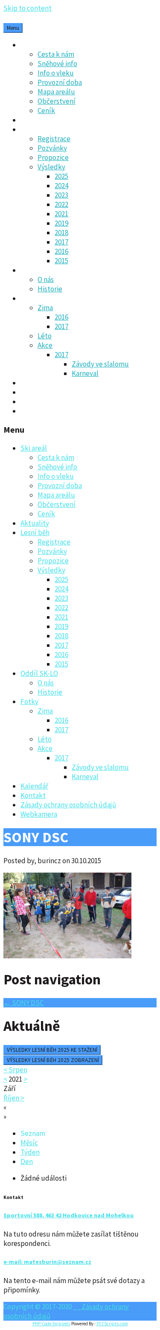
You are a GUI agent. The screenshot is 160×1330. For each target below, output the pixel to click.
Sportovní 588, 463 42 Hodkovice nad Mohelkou (68, 1215)
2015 (61, 260)
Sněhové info (57, 63)
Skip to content (27, 8)
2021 (61, 213)
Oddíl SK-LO (39, 270)
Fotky (29, 298)
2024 (61, 185)
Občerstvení (57, 101)
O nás (46, 279)
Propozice (53, 157)
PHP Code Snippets (51, 1324)
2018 (61, 232)
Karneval (85, 373)
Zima (45, 307)
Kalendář (34, 382)
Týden (30, 1152)
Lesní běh (34, 129)
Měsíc (29, 1142)
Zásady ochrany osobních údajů (68, 401)
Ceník (46, 110)
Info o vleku (56, 73)
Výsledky (51, 167)
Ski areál (33, 44)
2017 (61, 242)
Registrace (54, 138)
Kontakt (33, 392)
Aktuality (34, 120)
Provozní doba (60, 82)
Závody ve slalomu (100, 364)
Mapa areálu (56, 91)
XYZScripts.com (112, 1324)
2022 (61, 204)
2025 (61, 176)
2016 (61, 251)
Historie (50, 289)
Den (26, 1161)
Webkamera (38, 411)
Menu (13, 28)
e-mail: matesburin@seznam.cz (47, 1262)
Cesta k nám (56, 54)
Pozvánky (52, 148)
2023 (61, 195)
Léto (45, 336)
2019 (61, 223)
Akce (45, 345)
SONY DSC (23, 1002)
